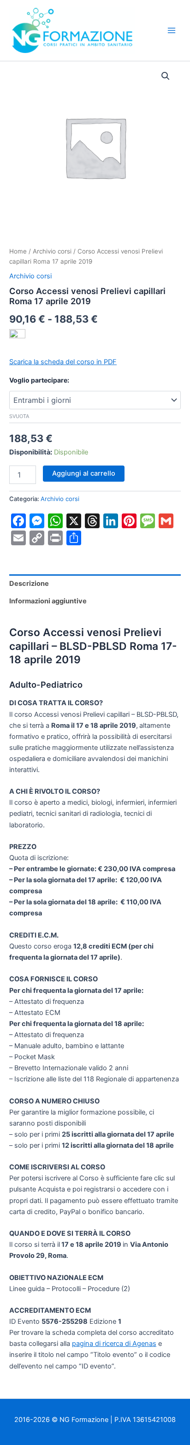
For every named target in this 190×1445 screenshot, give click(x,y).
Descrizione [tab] (29, 583)
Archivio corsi (52, 251)
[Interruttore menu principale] (171, 30)
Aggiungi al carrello (83, 473)
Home (18, 251)
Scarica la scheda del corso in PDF (63, 362)
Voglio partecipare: (39, 380)
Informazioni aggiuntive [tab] (48, 601)
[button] (165, 76)
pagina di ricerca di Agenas (114, 1343)
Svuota (19, 416)
